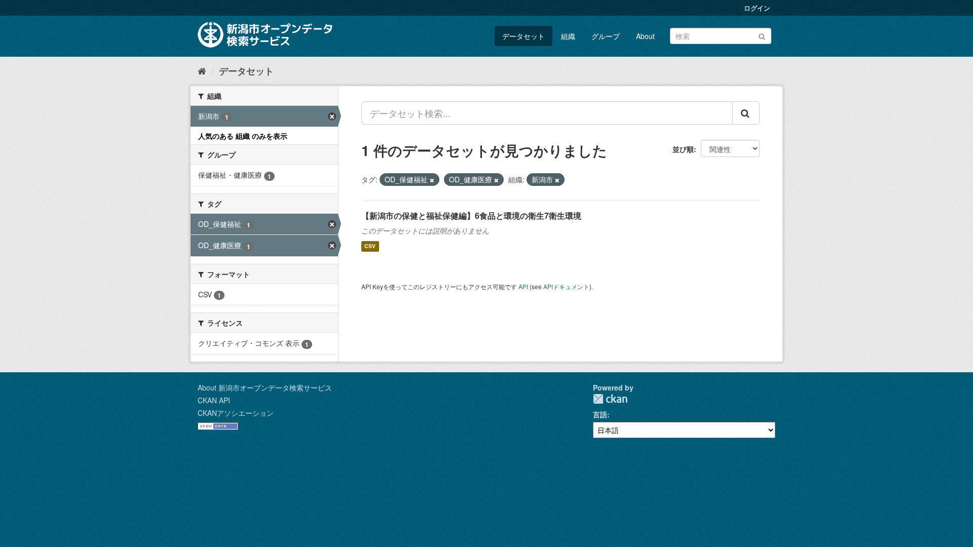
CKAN (610, 399)
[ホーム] (202, 70)
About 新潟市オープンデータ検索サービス (265, 387)
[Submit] (762, 35)
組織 (568, 36)
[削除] (432, 180)
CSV (370, 246)
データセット (523, 36)
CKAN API (214, 400)
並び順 (683, 149)
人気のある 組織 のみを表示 (242, 136)
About (645, 36)
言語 (600, 414)
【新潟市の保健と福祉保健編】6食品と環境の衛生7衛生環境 (471, 215)
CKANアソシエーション (236, 413)
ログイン (757, 8)
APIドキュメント (566, 286)
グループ (605, 36)
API (523, 286)
